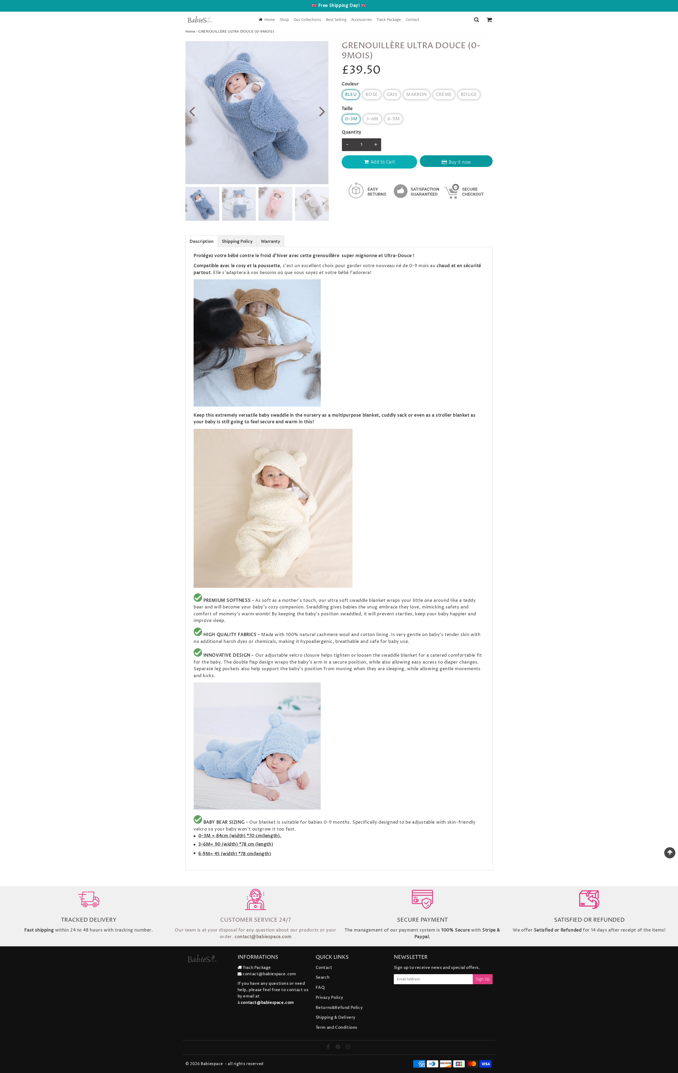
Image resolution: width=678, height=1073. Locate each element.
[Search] (477, 19)
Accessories (361, 19)
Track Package (389, 19)
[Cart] (489, 19)
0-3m (351, 119)
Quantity (352, 132)
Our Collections (307, 19)
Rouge (469, 95)
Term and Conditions (336, 1027)
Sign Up (483, 979)
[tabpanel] (202, 204)
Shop (284, 19)
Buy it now (460, 162)
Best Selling (336, 19)
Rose (371, 95)
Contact (412, 19)
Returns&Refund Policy (339, 1007)
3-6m (372, 119)
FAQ (320, 987)
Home (269, 19)
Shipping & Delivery (335, 1017)
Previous (191, 111)
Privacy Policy (329, 997)
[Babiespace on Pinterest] (338, 1047)
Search (323, 977)
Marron (416, 95)
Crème (444, 95)
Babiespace (212, 1063)
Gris (392, 95)
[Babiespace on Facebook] (329, 1047)
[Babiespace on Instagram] (348, 1047)
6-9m (393, 119)
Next (322, 111)
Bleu (350, 95)
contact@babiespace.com (269, 974)
